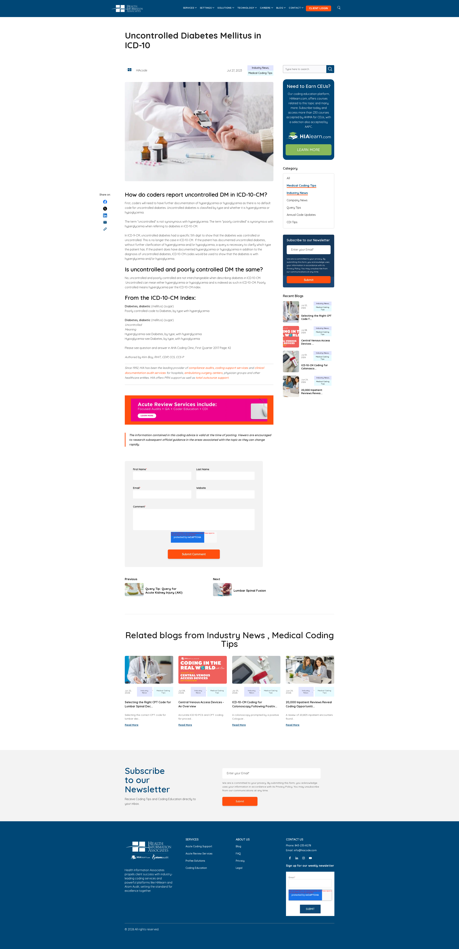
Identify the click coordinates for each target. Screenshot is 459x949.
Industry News (260, 67)
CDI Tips (292, 222)
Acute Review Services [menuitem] (199, 853)
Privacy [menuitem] (240, 860)
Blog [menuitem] (279, 7)
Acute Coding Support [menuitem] (199, 846)
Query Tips (294, 207)
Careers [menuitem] (265, 7)
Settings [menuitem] (206, 7)
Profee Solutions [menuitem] (195, 860)
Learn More (308, 149)
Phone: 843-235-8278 (298, 845)
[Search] (330, 69)
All (288, 178)
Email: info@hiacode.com (301, 850)
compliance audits (201, 368)
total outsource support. (212, 377)
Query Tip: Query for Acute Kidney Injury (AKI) (163, 590)
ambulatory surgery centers (203, 373)
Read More (131, 725)
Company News (297, 200)
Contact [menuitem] (295, 7)
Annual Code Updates (301, 215)
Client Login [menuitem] (318, 8)
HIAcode (141, 70)
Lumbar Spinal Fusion (250, 590)
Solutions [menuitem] (224, 7)
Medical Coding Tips (260, 73)
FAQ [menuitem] (238, 853)
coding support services (231, 368)
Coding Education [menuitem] (196, 868)
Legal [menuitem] (239, 868)
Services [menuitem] (188, 7)
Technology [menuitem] (245, 7)
